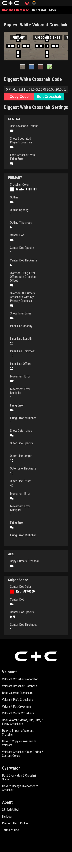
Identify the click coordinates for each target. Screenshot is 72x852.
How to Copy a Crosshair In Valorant (19, 743)
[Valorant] (28, 3)
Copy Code (19, 97)
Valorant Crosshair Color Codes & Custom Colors (22, 754)
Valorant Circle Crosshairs (18, 713)
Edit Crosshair (49, 97)
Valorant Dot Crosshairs (16, 706)
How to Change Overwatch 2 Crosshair (20, 788)
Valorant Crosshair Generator (20, 679)
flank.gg (7, 816)
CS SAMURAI (10, 810)
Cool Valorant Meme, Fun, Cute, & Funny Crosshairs (23, 722)
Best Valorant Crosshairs (17, 693)
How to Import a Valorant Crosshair (18, 732)
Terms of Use (10, 830)
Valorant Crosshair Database (19, 686)
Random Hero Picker (15, 823)
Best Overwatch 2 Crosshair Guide (19, 777)
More (53, 10)
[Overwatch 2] (35, 3)
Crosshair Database (15, 10)
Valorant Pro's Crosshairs (17, 700)
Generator (39, 10)
